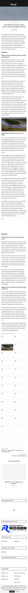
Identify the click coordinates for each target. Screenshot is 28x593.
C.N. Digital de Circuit (14, 22)
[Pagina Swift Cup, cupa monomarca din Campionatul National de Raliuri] (17, 582)
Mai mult (18, 591)
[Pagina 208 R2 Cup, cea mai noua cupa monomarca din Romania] (4, 573)
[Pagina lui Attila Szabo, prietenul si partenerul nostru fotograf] (4, 579)
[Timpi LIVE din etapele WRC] (17, 541)
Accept (12, 591)
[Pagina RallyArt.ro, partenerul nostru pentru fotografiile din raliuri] (17, 579)
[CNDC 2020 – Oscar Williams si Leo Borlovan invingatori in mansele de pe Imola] (14, 472)
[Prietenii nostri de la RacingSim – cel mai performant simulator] (18, 576)
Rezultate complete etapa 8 (7, 333)
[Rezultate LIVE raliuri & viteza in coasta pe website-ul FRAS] (4, 541)
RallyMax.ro (4, 552)
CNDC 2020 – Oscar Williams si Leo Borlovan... (14, 482)
